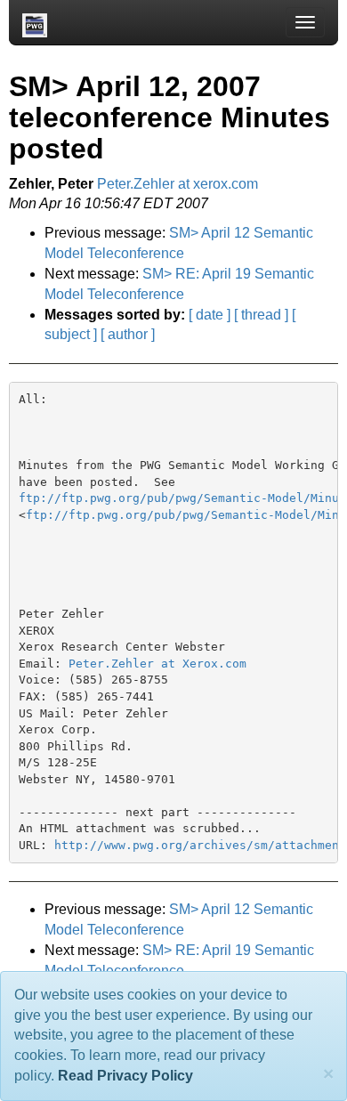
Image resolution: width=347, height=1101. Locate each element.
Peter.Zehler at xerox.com (177, 183)
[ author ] (128, 334)
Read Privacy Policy (125, 1075)
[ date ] (209, 314)
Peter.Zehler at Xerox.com (157, 663)
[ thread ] (261, 314)
